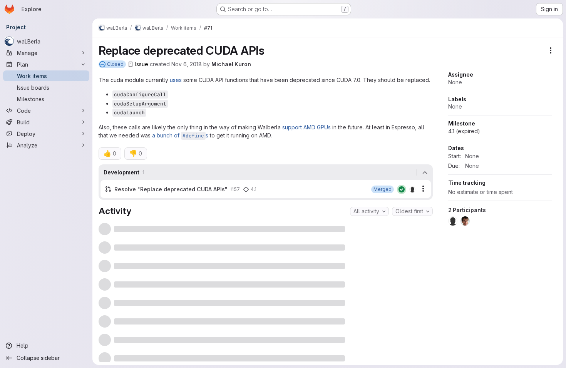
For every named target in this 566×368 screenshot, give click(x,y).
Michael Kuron (231, 64)
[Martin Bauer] (412, 189)
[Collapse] (424, 172)
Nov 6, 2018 (186, 64)
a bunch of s (180, 135)
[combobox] (369, 211)
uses (176, 80)
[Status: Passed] (401, 189)
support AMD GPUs (306, 127)
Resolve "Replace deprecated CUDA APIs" (171, 189)
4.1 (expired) (464, 131)
